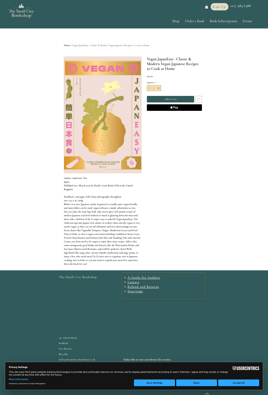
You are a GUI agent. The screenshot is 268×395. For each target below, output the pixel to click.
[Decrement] (149, 88)
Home (67, 45)
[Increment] (159, 88)
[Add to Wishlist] (198, 99)
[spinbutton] (154, 88)
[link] (206, 7)
